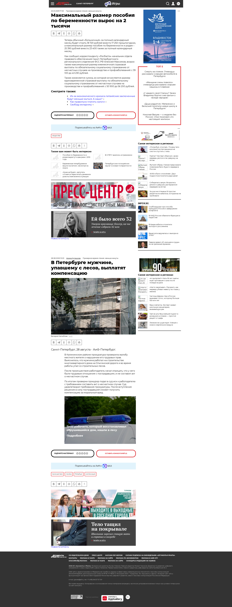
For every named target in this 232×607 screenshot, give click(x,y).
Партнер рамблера (92, 597)
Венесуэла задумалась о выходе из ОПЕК (163, 234)
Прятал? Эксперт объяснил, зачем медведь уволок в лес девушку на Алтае (164, 158)
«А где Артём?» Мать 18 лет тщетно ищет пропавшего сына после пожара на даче (164, 280)
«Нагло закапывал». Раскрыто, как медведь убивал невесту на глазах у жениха (165, 289)
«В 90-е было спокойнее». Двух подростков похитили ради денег (164, 175)
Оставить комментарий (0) (116, 115)
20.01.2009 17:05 (57, 11)
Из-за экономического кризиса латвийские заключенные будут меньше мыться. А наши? (101, 97)
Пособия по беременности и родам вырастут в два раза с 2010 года (76, 157)
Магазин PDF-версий (113, 555)
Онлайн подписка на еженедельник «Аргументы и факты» (150, 555)
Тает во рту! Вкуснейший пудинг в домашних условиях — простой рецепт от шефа (164, 316)
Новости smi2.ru (60, 238)
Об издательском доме (79, 555)
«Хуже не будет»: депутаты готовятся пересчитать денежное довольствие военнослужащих (77, 174)
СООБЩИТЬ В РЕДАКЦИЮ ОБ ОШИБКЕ (140, 561)
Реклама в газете (87, 558)
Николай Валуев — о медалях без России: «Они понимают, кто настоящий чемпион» (159, 117)
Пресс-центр (97, 555)
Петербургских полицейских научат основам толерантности (118, 165)
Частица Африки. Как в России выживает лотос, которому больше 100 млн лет (164, 298)
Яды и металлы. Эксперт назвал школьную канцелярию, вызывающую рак (163, 307)
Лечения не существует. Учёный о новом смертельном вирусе (164, 324)
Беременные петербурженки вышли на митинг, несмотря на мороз (75, 166)
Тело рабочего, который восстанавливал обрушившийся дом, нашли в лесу (96, 428)
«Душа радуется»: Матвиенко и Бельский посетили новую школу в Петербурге (159, 106)
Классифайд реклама (78, 561)
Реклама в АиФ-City (150, 558)
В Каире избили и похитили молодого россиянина (160, 225)
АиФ (71, 336)
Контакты (73, 558)
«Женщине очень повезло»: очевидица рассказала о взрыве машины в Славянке (159, 84)
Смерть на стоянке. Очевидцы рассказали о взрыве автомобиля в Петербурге (159, 74)
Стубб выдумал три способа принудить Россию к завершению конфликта (163, 209)
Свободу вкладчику (81, 104)
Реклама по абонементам (127, 558)
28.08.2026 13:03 (57, 258)
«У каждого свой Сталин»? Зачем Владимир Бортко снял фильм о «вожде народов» (159, 95)
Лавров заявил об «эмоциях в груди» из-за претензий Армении (164, 243)
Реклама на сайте (105, 558)
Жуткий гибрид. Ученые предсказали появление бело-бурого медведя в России (165, 167)
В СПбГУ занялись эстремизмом (118, 155)
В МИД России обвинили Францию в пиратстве (164, 217)
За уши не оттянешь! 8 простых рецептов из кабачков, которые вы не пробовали (165, 193)
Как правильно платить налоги (87, 102)
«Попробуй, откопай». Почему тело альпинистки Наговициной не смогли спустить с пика (164, 149)
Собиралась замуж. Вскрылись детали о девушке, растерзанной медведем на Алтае (163, 185)
